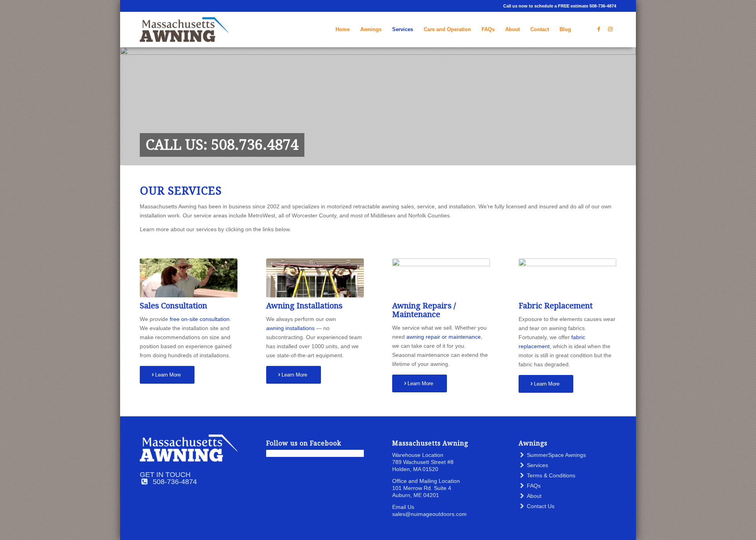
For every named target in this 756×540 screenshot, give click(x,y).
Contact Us (540, 506)
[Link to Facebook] (598, 29)
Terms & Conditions (551, 475)
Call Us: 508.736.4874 (222, 144)
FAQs (534, 485)
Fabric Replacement (556, 305)
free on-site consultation (200, 319)
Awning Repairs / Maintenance (424, 310)
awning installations (290, 328)
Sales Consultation (173, 305)
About (534, 496)
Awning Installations (304, 305)
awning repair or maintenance (443, 337)
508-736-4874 (175, 482)
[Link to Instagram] (610, 29)
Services (537, 465)
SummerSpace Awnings (556, 455)
